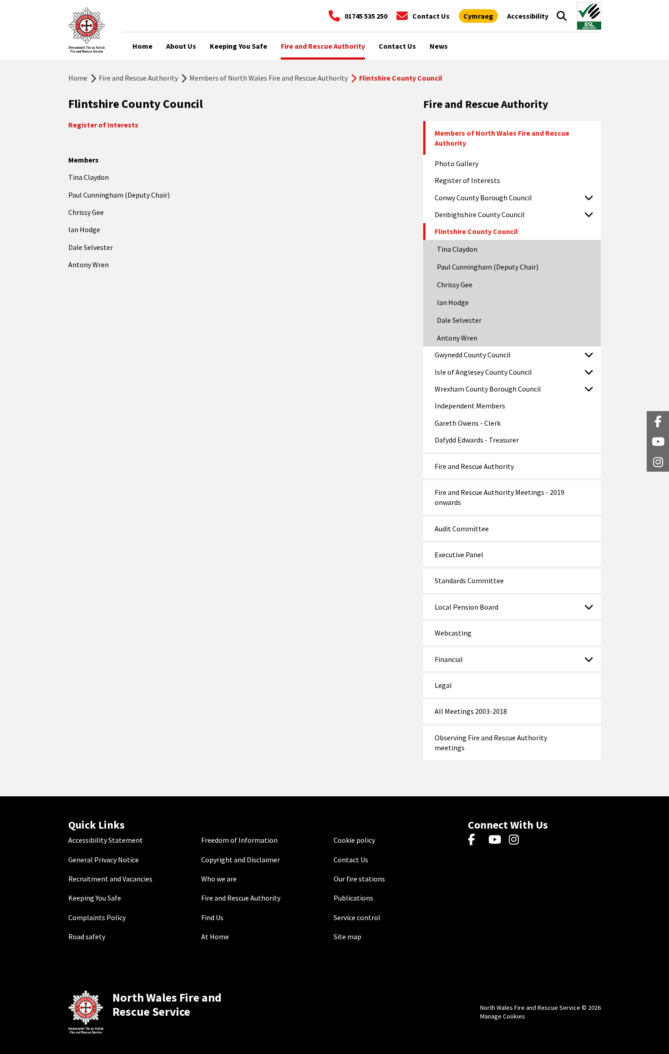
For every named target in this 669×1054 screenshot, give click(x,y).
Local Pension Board (466, 606)
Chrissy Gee (454, 284)
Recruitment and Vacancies (110, 878)
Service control (357, 917)
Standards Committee (469, 580)
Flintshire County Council (476, 231)
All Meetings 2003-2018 (471, 711)
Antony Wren (457, 337)
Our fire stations (359, 878)
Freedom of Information (239, 840)
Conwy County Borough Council (483, 197)
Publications (353, 897)
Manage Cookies (502, 1016)
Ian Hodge (453, 302)
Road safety (86, 936)
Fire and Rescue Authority (138, 77)
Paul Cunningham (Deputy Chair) (487, 266)
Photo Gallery (456, 163)
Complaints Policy (97, 917)
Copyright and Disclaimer (240, 859)
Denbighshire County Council (480, 214)
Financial (449, 659)
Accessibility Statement (105, 840)
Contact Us (351, 859)
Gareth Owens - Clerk (468, 423)
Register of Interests (467, 180)
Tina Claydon (457, 249)
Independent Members (470, 405)
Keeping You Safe (94, 897)
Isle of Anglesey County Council (483, 372)
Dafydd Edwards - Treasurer (477, 439)
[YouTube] (496, 840)
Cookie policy (354, 840)
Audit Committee (462, 528)
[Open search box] (562, 15)
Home (77, 77)
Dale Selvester (459, 320)
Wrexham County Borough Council (488, 388)
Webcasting (453, 632)
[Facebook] (476, 840)
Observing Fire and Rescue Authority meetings (491, 742)
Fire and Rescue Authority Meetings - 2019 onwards (499, 497)
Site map (347, 936)
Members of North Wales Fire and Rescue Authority (268, 77)
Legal (443, 685)
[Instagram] (517, 840)
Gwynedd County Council (473, 354)
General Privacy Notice (103, 859)
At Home (215, 936)
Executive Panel (459, 554)
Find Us (212, 917)
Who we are (219, 878)
